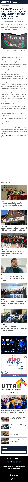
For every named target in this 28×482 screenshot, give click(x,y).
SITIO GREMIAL (16, 49)
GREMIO (13, 49)
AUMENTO (10, 50)
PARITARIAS (6, 49)
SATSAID (22, 50)
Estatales (10, 466)
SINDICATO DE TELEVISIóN (16, 50)
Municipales (16, 466)
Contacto (17, 469)
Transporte (22, 466)
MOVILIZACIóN (25, 49)
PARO (8, 50)
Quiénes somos (11, 469)
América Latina (16, 468)
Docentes (5, 466)
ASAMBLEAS (25, 50)
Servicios (10, 468)
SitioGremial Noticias (22, 135)
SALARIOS (20, 49)
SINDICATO (9, 49)
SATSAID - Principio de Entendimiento (8, 135)
